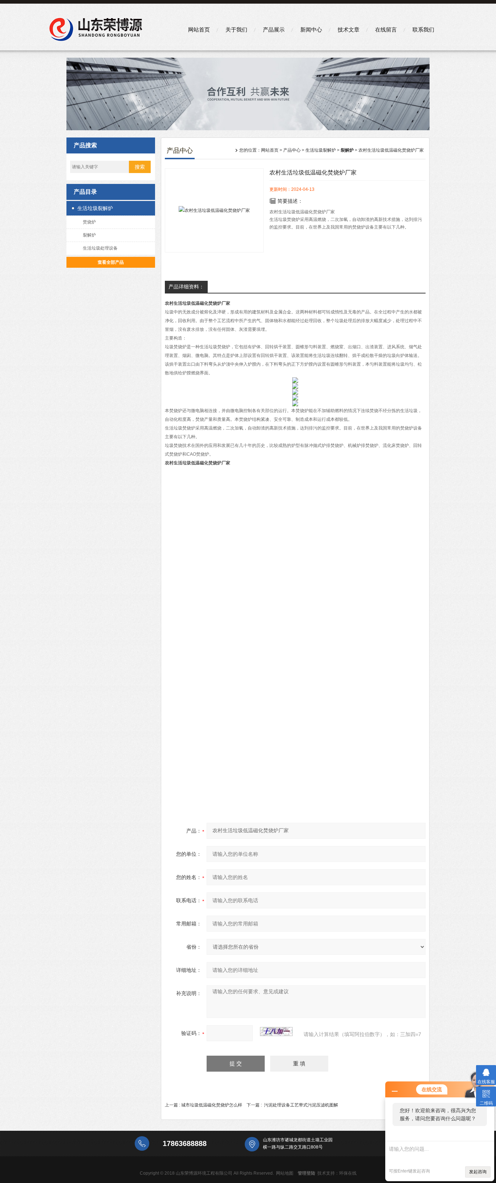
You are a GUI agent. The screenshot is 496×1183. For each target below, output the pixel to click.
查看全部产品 (111, 262)
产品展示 (274, 29)
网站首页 (199, 29)
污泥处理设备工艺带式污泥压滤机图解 (301, 1105)
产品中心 (292, 150)
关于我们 (236, 29)
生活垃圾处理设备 (100, 248)
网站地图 (284, 1173)
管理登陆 (306, 1173)
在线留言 (386, 29)
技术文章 (348, 29)
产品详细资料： (186, 286)
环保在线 (348, 1173)
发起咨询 (478, 1171)
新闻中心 (311, 29)
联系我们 (423, 29)
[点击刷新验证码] (276, 1031)
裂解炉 (89, 235)
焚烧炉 (89, 222)
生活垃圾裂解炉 (95, 208)
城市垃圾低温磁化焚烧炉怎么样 (211, 1105)
